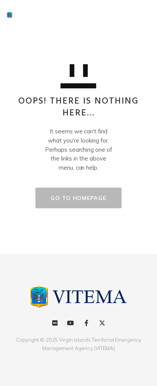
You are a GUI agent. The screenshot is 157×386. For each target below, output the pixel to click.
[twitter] (102, 323)
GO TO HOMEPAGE (78, 198)
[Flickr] (55, 323)
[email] (86, 323)
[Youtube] (70, 323)
